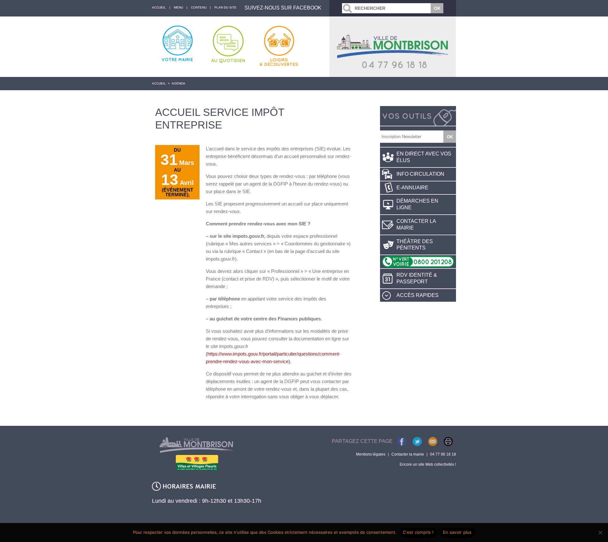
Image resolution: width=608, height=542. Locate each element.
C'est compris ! (418, 532)
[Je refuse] (600, 532)
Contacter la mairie (416, 224)
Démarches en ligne (417, 204)
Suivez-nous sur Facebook (282, 7)
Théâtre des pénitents (414, 245)
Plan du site (225, 7)
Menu (178, 7)
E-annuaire (412, 187)
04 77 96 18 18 (443, 454)
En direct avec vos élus (423, 157)
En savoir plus (457, 532)
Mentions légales (370, 454)
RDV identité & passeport (416, 278)
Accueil (159, 83)
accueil (159, 7)
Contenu (198, 7)
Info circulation (420, 174)
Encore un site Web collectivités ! (428, 464)
